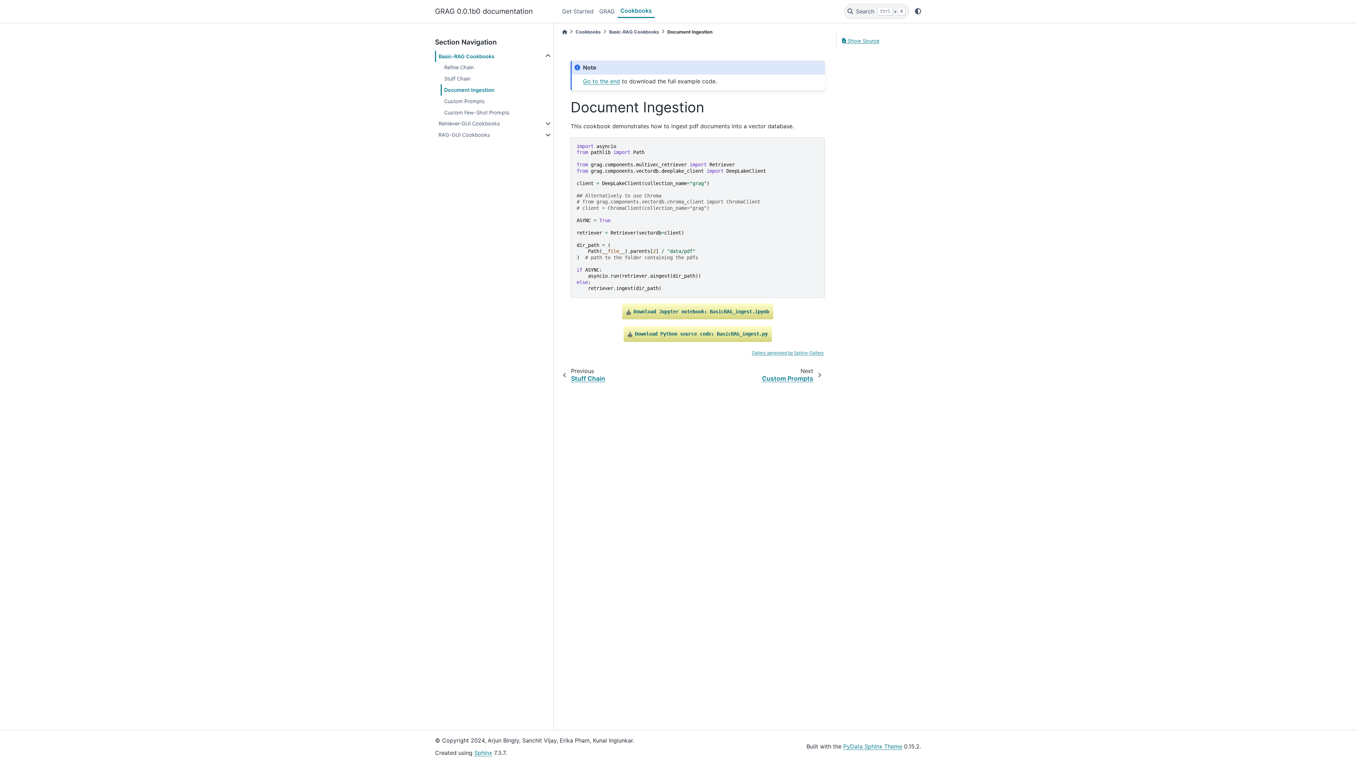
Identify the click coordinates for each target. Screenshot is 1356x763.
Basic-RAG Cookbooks (466, 56)
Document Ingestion (469, 90)
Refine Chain (459, 67)
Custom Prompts (464, 101)
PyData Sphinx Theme (872, 746)
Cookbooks (636, 10)
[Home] (564, 32)
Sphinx (483, 752)
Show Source (862, 41)
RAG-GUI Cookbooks (464, 135)
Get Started (578, 11)
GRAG (607, 11)
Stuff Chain (457, 79)
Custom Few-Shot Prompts (477, 113)
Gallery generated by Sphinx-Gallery (788, 352)
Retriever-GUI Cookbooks (469, 123)
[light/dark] (918, 11)
